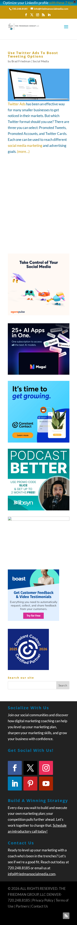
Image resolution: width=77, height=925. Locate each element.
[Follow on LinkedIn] (15, 784)
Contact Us (39, 906)
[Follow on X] (30, 768)
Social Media (41, 61)
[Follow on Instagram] (46, 768)
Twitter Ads (16, 104)
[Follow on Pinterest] (30, 784)
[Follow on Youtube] (46, 784)
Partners (22, 906)
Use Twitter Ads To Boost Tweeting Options (33, 55)
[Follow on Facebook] (15, 768)
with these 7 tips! (61, 3)
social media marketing (25, 145)
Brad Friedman (21, 61)
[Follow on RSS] (66, 915)
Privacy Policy (42, 900)
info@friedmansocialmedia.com (31, 874)
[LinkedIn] (49, 16)
